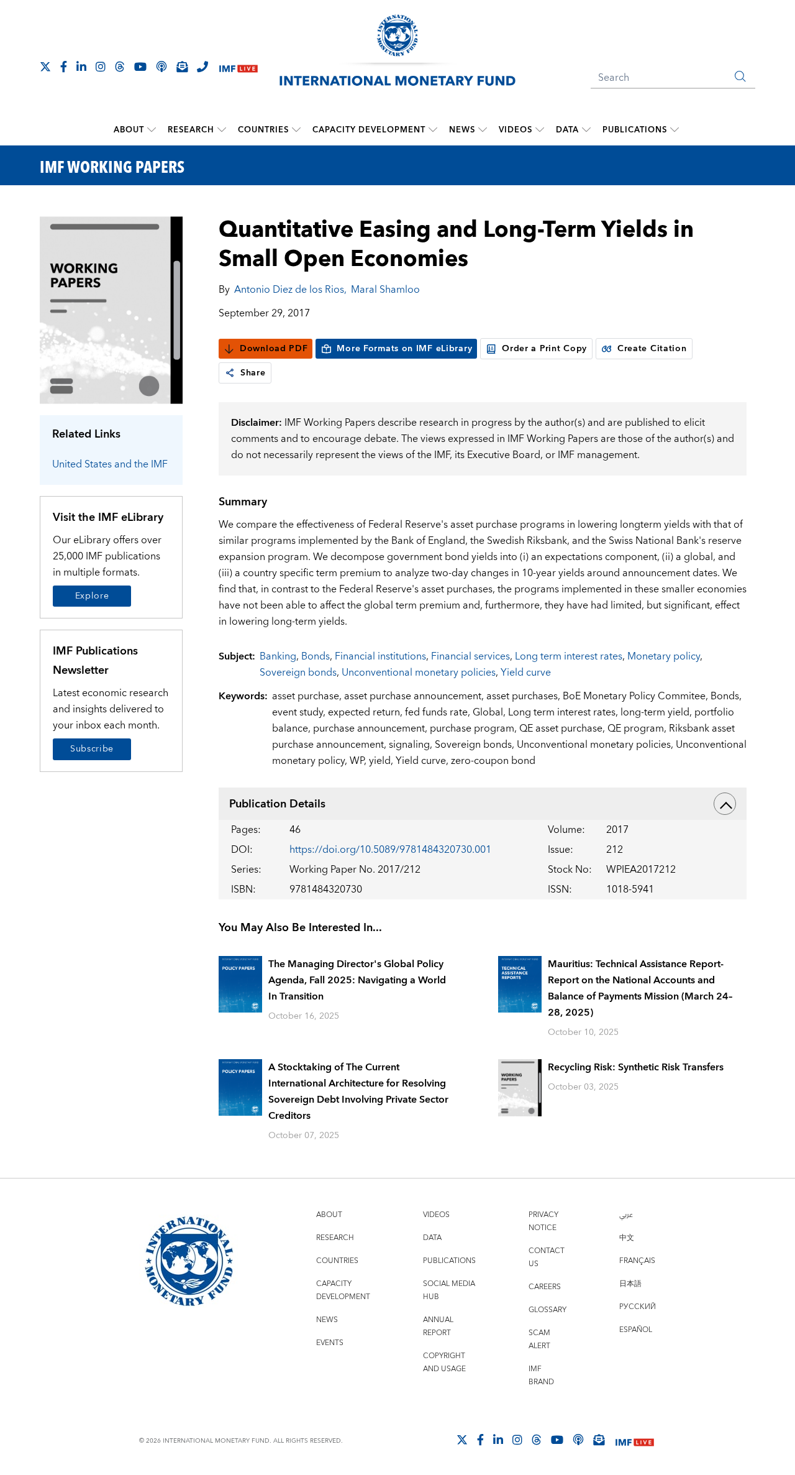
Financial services (470, 656)
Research (191, 130)
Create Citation (652, 348)
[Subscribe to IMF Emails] (182, 66)
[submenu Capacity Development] (432, 129)
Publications (634, 130)
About (129, 130)
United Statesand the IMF (110, 464)
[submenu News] (482, 129)
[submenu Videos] (539, 129)
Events (329, 1342)
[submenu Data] (586, 129)
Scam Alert (539, 1339)
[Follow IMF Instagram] (101, 66)
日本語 (630, 1283)
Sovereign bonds (298, 672)
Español (635, 1329)
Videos (515, 130)
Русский (637, 1306)
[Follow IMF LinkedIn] (81, 66)
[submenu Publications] (674, 129)
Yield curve (526, 672)
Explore (92, 596)
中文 (626, 1237)
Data (567, 130)
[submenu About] (151, 129)
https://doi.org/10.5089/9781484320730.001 (390, 849)
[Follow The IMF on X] (45, 66)
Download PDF (273, 348)
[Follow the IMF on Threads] (120, 66)
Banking (278, 656)
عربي (626, 1214)
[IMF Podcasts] (578, 1439)
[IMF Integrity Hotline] (202, 66)
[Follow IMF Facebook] (63, 66)
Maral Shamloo (385, 290)
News (462, 130)
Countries (263, 130)
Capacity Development (368, 130)
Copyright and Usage (444, 1362)
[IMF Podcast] (161, 66)
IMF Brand (541, 1375)
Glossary (547, 1309)
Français (637, 1260)
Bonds (315, 656)
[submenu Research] (221, 129)
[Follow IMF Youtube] (140, 66)
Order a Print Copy (544, 348)
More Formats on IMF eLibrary (404, 348)
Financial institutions (380, 656)
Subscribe (92, 749)
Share (253, 372)
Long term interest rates (568, 656)
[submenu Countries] (296, 129)
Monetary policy (663, 656)
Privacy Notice (543, 1221)
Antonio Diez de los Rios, (290, 290)
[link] (229, 373)
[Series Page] (111, 309)
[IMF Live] (238, 67)
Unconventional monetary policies (419, 672)
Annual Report (438, 1326)
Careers (545, 1286)
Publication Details (277, 804)
